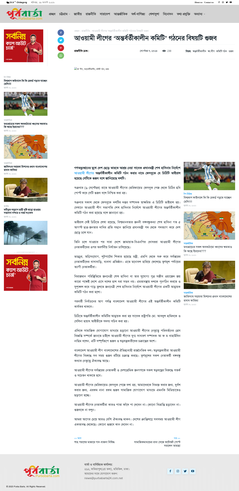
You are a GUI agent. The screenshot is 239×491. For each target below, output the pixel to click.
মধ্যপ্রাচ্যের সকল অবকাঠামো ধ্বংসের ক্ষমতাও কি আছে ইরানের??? (25, 125)
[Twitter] (227, 2)
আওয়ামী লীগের (84, 173)
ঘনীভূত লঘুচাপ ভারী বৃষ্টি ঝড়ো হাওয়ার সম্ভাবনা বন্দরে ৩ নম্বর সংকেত (22, 211)
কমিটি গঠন (221, 51)
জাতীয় (6, 206)
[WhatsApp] (61, 55)
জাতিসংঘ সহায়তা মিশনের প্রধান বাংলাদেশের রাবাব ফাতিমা (25, 168)
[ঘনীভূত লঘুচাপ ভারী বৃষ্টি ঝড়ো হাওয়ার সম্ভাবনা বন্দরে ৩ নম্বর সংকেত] (25, 233)
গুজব (231, 51)
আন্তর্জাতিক (8, 120)
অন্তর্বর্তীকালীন (199, 51)
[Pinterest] (61, 48)
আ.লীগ (211, 51)
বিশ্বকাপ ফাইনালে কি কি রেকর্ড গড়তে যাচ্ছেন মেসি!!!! (25, 82)
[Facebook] (219, 2)
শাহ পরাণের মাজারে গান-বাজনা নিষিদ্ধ (94, 442)
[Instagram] (223, 2)
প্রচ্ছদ (77, 31)
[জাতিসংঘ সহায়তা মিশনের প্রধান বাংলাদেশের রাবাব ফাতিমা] (25, 190)
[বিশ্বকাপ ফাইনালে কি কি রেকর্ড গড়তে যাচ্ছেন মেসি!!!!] (25, 104)
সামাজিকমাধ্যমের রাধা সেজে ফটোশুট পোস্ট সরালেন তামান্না (157, 444)
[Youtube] (231, 2)
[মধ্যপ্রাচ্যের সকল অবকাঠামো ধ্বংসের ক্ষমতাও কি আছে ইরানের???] (25, 147)
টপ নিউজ (7, 77)
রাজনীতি (86, 31)
